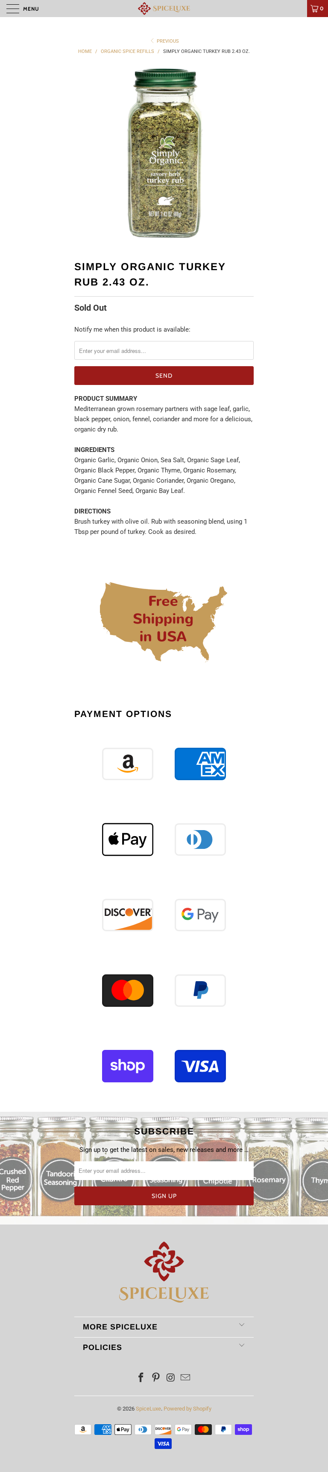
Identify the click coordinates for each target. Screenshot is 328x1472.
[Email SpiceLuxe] (185, 1378)
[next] (244, 155)
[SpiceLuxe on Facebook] (141, 1378)
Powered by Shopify (187, 1408)
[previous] (84, 155)
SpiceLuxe (148, 1408)
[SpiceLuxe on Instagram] (171, 1378)
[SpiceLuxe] (164, 8)
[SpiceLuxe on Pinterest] (156, 1378)
